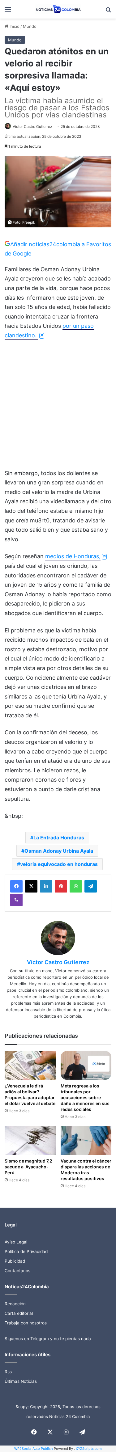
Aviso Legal (16, 1241)
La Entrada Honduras (58, 837)
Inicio (13, 26)
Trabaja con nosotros (26, 1322)
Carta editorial (19, 1313)
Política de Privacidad (26, 1251)
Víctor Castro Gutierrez (32, 126)
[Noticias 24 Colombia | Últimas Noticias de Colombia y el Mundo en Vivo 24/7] (58, 9)
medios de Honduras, (73, 556)
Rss (8, 1371)
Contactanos (17, 1270)
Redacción (15, 1303)
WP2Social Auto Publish (33, 1448)
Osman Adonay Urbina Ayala (58, 851)
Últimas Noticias (21, 1381)
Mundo (30, 26)
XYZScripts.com (89, 1448)
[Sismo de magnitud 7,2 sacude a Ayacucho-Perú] (30, 1140)
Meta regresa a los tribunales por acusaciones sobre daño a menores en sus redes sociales (85, 1097)
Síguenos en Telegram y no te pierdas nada (48, 1338)
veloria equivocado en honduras (59, 864)
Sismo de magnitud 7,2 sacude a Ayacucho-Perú (28, 1166)
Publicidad (15, 1261)
